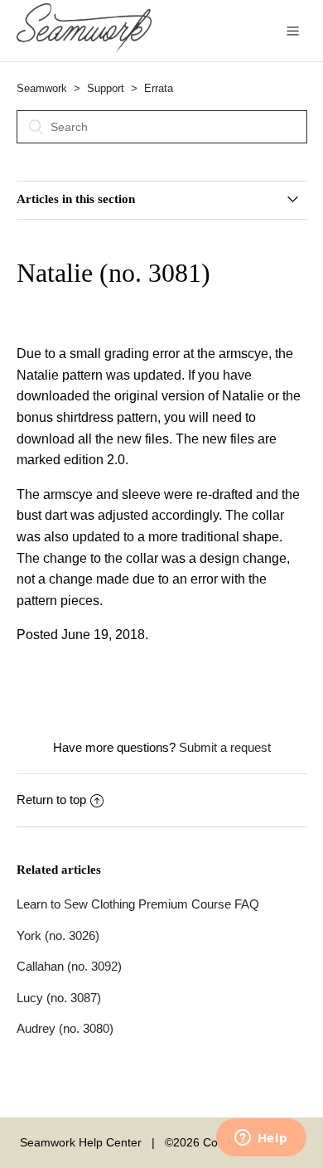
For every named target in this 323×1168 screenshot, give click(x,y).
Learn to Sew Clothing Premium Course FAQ (138, 904)
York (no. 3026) (58, 935)
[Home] (84, 48)
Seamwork (42, 88)
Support (105, 88)
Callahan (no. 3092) (69, 966)
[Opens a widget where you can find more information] (260, 1139)
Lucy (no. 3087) (59, 998)
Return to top (51, 799)
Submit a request (225, 747)
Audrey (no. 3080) (65, 1028)
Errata (158, 88)
